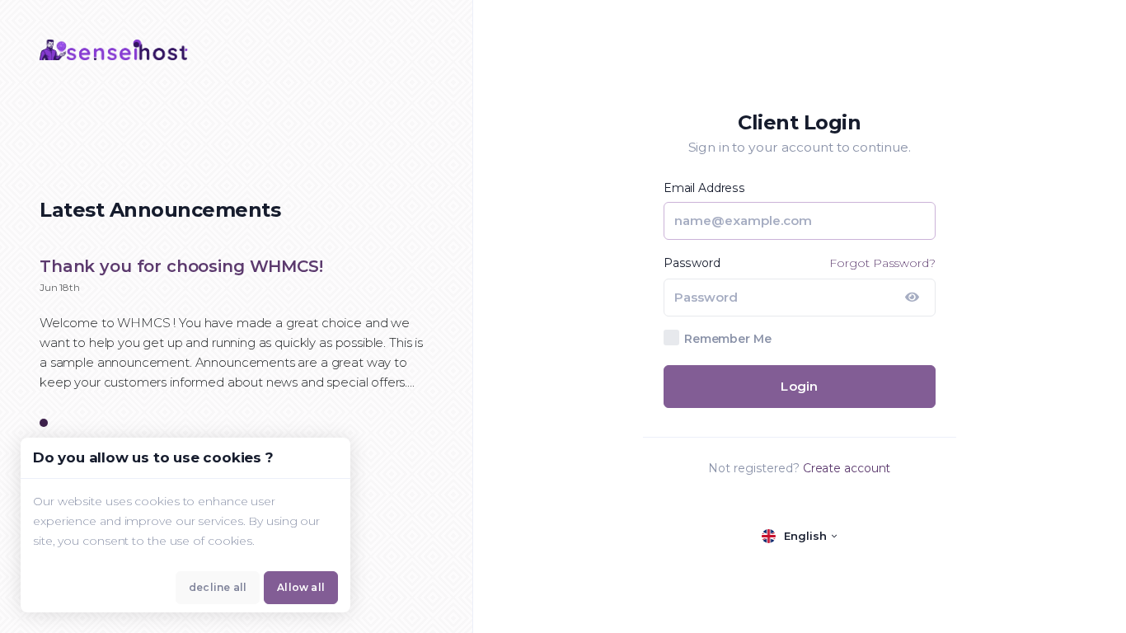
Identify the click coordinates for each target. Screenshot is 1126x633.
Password (692, 263)
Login (799, 386)
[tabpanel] (236, 333)
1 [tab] (43, 423)
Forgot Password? (882, 263)
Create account (847, 468)
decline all (217, 587)
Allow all (301, 587)
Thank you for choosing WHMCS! (181, 266)
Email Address (704, 188)
